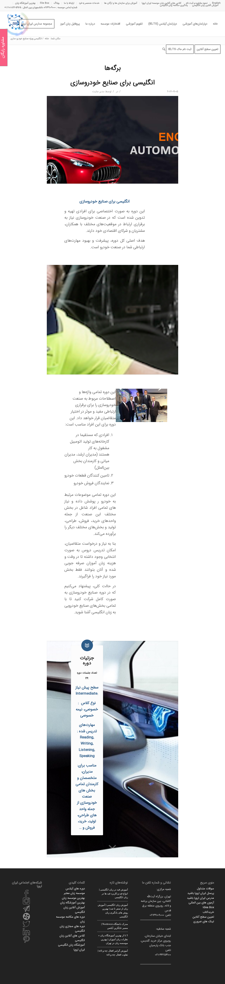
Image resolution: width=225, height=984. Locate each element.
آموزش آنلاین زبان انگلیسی (205, 5)
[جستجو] (164, 49)
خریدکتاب (208, 912)
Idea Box (208, 907)
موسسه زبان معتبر (74, 893)
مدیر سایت (98, 91)
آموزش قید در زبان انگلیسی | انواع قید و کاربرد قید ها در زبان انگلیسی (113, 893)
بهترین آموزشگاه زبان (72, 902)
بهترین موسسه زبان (73, 898)
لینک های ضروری (203, 921)
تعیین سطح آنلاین (203, 917)
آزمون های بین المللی (201, 902)
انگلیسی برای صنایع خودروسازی (112, 83)
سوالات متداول (205, 888)
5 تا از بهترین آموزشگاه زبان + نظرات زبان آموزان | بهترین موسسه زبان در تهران (113, 939)
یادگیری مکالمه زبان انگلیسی (174, 5)
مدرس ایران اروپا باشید (200, 898)
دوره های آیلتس (75, 888)
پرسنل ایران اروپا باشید (200, 893)
